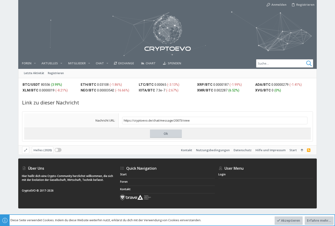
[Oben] (301, 150)
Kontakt (186, 150)
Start (293, 150)
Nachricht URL (104, 120)
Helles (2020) (43, 150)
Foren (124, 182)
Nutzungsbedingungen (213, 150)
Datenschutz (243, 150)
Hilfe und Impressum (270, 150)
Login (222, 174)
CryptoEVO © (30, 190)
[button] (35, 63)
